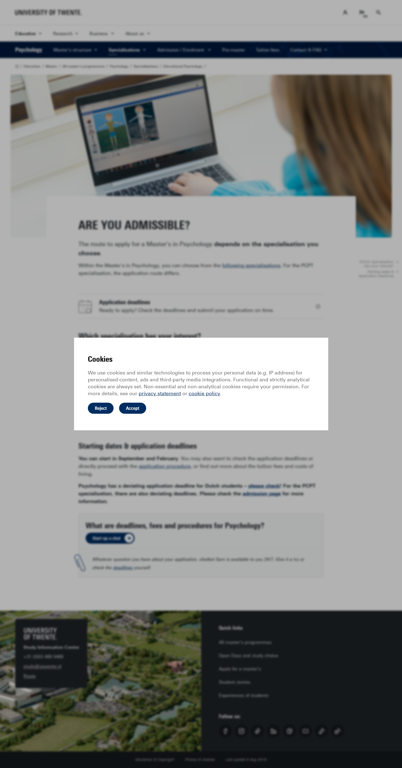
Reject (101, 408)
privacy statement (160, 393)
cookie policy (204, 393)
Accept (132, 408)
